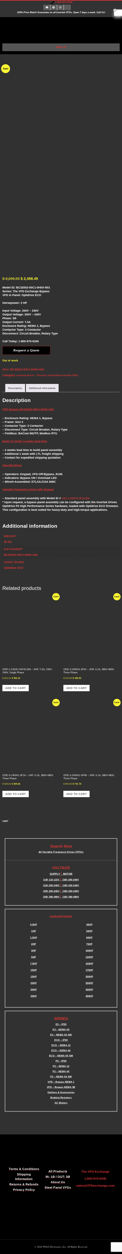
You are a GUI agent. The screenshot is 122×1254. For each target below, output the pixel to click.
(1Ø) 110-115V (51, 879)
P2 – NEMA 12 (61, 1066)
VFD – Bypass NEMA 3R (61, 1087)
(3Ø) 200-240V (71, 885)
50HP (89, 931)
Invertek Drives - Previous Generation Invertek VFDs (47, 375)
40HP (89, 924)
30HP (33, 996)
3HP (33, 950)
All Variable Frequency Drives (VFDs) (61, 852)
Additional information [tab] (42, 388)
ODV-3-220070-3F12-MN (75, 498)
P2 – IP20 (61, 1061)
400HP (89, 996)
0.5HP (33, 924)
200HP (89, 976)
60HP (89, 937)
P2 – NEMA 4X (61, 1071)
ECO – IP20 (61, 1040)
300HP (89, 989)
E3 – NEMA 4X (61, 1029)
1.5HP (33, 937)
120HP (89, 957)
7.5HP (33, 963)
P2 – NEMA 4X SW (61, 1076)
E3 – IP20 (61, 1024)
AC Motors (61, 1102)
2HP (33, 944)
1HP (33, 931)
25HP (33, 989)
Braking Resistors (61, 1097)
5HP (33, 957)
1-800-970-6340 (64, 2)
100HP (89, 950)
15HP (33, 976)
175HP (89, 970)
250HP (89, 983)
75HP (89, 944)
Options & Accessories (61, 1092)
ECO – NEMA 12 (61, 1045)
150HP (89, 963)
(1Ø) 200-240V (51, 885)
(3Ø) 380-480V (51, 896)
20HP (33, 983)
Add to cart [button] (15, 688)
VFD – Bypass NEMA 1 (61, 1082)
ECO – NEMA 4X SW (61, 1055)
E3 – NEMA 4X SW (61, 1034)
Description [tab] (15, 388)
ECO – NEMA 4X (61, 1050)
